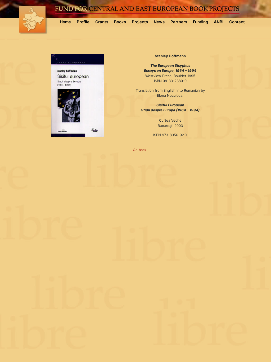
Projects (140, 21)
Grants (101, 21)
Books (120, 21)
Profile (83, 21)
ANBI (218, 21)
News (159, 21)
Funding (200, 21)
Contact (237, 21)
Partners (178, 21)
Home (65, 21)
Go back (139, 150)
